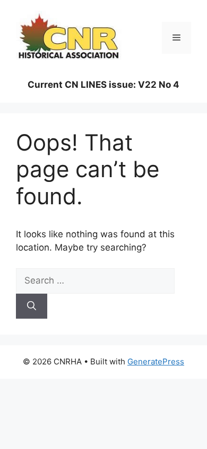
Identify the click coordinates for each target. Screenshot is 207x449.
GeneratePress (155, 361)
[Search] (31, 306)
